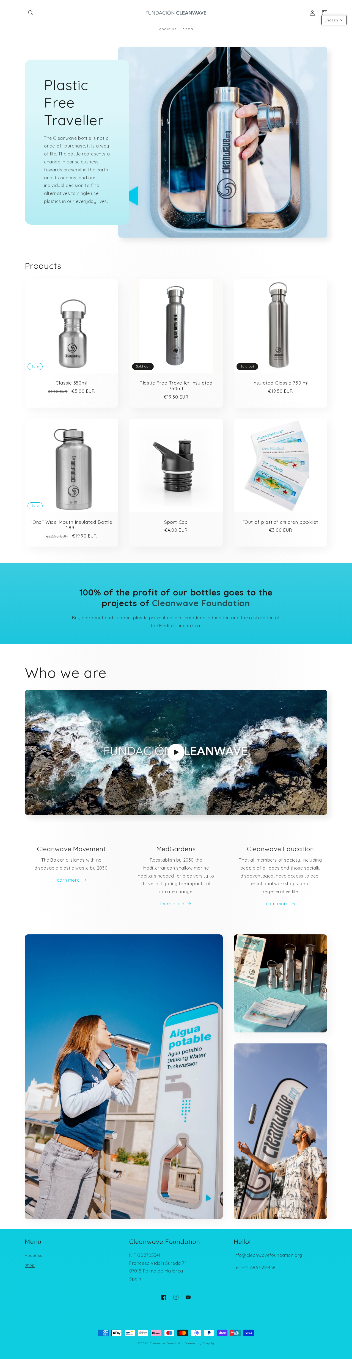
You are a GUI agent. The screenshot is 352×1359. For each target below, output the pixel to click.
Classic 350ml (71, 383)
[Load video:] (176, 752)
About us (33, 1255)
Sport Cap (176, 522)
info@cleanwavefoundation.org (268, 1255)
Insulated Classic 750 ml (280, 383)
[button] (31, 13)
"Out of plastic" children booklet (280, 522)
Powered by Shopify (199, 1343)
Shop (30, 1265)
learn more (67, 880)
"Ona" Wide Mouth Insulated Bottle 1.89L (71, 525)
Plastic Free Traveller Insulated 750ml (176, 385)
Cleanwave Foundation (167, 1343)
